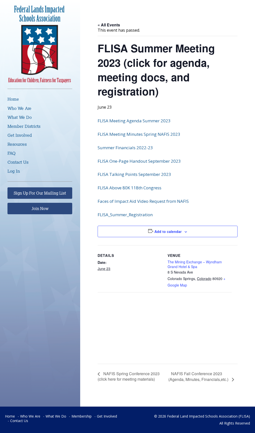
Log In (13, 171)
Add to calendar (168, 231)
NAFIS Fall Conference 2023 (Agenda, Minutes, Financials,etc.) (198, 376)
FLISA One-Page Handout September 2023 (139, 161)
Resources (17, 144)
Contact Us (17, 162)
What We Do (19, 117)
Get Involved (19, 135)
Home (13, 99)
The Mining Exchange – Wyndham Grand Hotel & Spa (195, 264)
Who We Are (19, 108)
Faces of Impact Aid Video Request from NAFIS (143, 201)
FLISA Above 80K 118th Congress (129, 188)
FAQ (11, 153)
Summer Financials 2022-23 (125, 147)
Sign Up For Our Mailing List (40, 193)
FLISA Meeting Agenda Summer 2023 (134, 121)
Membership (81, 416)
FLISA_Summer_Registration (125, 214)
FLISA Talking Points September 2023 (134, 174)
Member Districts (23, 126)
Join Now (40, 208)
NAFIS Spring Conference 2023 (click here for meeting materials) (129, 376)
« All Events (109, 25)
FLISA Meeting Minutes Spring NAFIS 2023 (139, 134)
